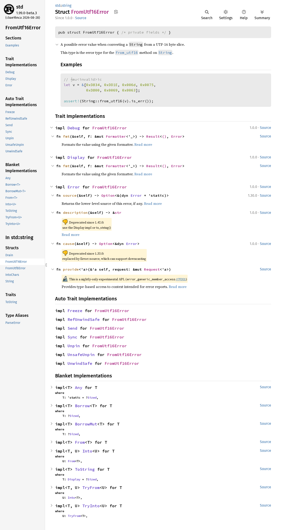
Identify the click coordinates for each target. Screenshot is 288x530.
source (69, 195)
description (75, 212)
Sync (72, 337)
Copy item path (116, 12)
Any (78, 387)
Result (153, 136)
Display (76, 157)
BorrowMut (86, 424)
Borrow (82, 405)
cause (68, 243)
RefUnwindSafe (84, 319)
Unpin (74, 345)
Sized (92, 397)
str (118, 212)
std (19, 7)
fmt (66, 136)
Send (72, 328)
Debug (74, 127)
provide (71, 269)
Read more (143, 144)
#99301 (181, 279)
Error (176, 136)
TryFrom (91, 487)
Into (87, 451)
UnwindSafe (80, 363)
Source (80, 18)
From (80, 442)
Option (108, 195)
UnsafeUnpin (81, 354)
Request (152, 269)
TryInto (91, 505)
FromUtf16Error (109, 127)
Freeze (75, 310)
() (164, 136)
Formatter (116, 136)
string (66, 5)
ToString (85, 469)
